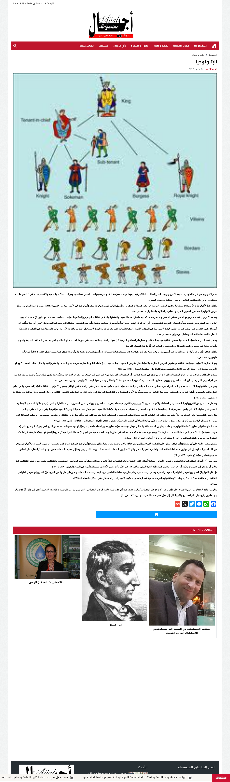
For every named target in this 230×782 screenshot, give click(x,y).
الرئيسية (214, 45)
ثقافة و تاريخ (161, 45)
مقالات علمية (86, 45)
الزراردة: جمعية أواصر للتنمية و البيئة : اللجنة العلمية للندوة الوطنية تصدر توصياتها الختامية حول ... (172, 777)
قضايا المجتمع (181, 45)
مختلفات (103, 45)
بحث (15, 45)
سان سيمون (115, 624)
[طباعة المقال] (156, 514)
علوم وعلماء (198, 55)
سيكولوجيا (200, 45)
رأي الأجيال (119, 45)
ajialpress (211, 69)
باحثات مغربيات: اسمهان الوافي (47, 582)
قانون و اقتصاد (139, 45)
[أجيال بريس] (115, 24)
